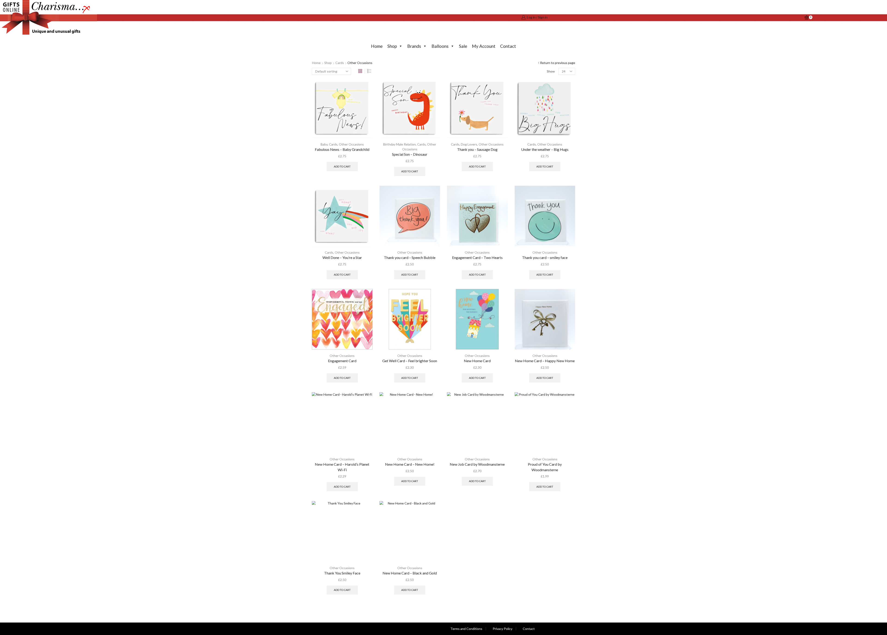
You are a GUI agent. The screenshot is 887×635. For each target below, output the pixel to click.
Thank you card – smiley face (545, 257)
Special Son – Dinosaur (409, 154)
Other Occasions (351, 144)
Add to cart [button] (342, 166)
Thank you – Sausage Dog (477, 149)
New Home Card (477, 361)
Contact (508, 46)
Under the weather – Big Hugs (544, 149)
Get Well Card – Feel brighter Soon (409, 361)
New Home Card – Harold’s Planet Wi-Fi (342, 467)
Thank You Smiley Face (342, 573)
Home (377, 46)
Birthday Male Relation (399, 144)
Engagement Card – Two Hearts (477, 257)
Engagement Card (342, 361)
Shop (392, 46)
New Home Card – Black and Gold (410, 573)
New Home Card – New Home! (409, 464)
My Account (483, 46)
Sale (463, 46)
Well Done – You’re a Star (342, 257)
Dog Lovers (469, 144)
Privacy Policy (502, 628)
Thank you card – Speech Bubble (409, 257)
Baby (324, 144)
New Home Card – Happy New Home (545, 361)
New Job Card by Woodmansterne (477, 464)
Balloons (440, 46)
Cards (339, 63)
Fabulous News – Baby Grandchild (342, 149)
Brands (414, 46)
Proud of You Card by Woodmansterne (545, 467)
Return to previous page (557, 63)
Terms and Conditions (466, 628)
